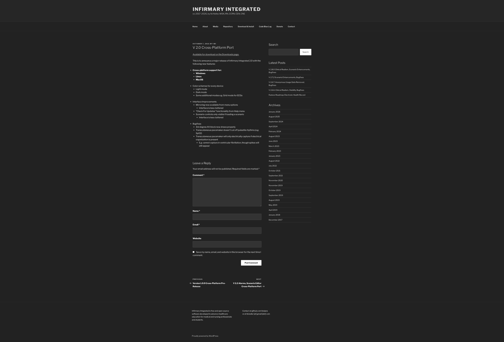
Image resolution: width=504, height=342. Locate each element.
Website (197, 238)
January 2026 (274, 112)
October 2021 (274, 171)
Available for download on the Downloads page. (216, 54)
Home (195, 26)
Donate (280, 26)
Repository (228, 26)
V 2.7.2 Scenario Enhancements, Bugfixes (286, 77)
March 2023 (274, 146)
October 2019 (274, 190)
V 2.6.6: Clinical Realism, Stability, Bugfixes (286, 90)
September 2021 (276, 175)
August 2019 (274, 200)
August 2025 (274, 116)
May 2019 (273, 205)
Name (196, 211)
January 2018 (274, 215)
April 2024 (273, 126)
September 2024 (276, 121)
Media (215, 26)
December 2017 (275, 220)
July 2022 (273, 166)
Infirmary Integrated (227, 9)
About (205, 26)
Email (196, 224)
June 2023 (273, 141)
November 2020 (276, 180)
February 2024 (275, 131)
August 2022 (274, 161)
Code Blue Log (265, 26)
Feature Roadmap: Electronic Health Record (287, 95)
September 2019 (276, 195)
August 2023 (274, 136)
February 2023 (275, 151)
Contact (291, 26)
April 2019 (273, 210)
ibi (214, 44)
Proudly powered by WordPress (205, 336)
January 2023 (274, 156)
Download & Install (246, 26)
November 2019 (276, 185)
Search (306, 52)
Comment (198, 175)
